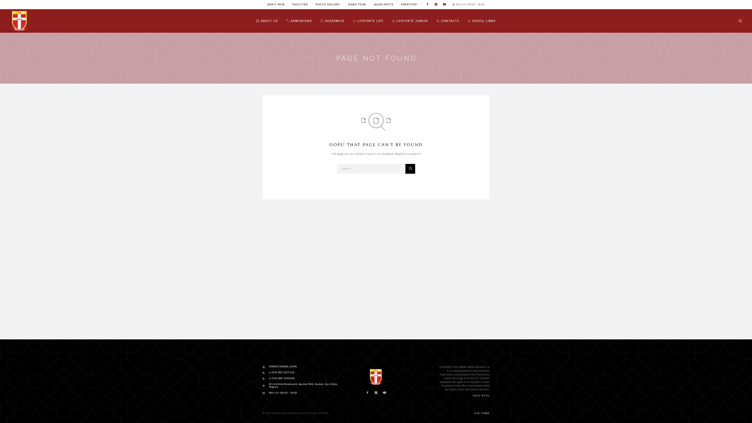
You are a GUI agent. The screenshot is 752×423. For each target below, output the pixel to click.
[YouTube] (444, 4)
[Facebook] (427, 4)
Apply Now (276, 4)
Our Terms (482, 413)
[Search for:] (371, 169)
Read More (481, 395)
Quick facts (383, 4)
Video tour (357, 4)
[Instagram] (435, 4)
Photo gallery (328, 4)
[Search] (740, 21)
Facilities (300, 4)
